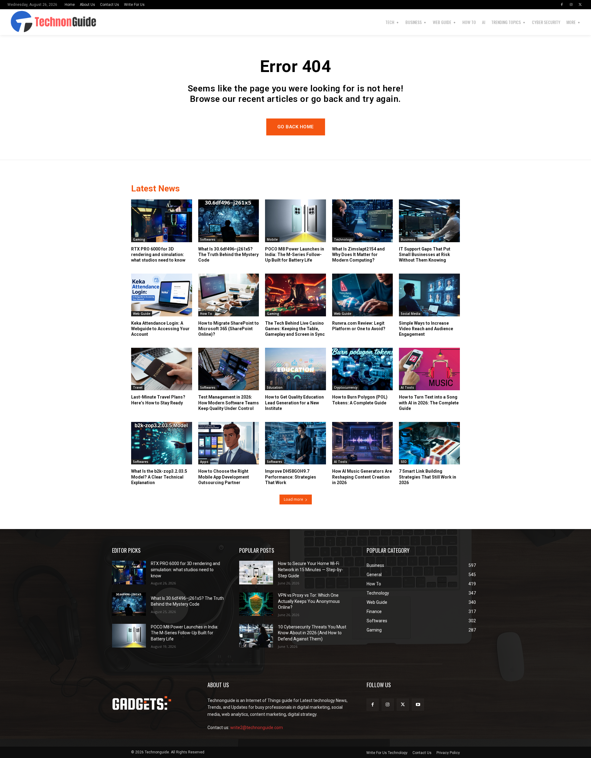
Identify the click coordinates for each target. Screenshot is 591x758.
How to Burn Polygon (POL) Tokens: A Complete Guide (360, 400)
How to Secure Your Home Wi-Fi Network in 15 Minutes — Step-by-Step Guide (310, 569)
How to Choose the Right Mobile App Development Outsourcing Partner (223, 477)
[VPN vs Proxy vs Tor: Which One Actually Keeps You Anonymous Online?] (256, 604)
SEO (404, 461)
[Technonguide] (23, 22)
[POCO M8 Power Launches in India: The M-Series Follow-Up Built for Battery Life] (295, 220)
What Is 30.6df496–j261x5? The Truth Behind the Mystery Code (228, 255)
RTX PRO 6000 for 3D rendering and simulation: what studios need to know (158, 255)
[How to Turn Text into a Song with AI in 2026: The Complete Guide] (429, 369)
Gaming (139, 239)
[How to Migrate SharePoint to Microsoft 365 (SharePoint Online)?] (228, 295)
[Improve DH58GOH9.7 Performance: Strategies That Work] (295, 443)
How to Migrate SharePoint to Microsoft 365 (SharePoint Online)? (228, 329)
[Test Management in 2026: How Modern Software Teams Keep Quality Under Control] (228, 369)
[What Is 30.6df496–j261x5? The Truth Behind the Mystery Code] (228, 220)
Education (275, 387)
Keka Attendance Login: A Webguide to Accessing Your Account (160, 329)
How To (206, 313)
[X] (580, 4)
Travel (138, 387)
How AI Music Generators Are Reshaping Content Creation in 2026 (362, 477)
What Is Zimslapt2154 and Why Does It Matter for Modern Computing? (358, 255)
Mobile (272, 239)
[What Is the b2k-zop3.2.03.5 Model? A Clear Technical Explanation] (161, 443)
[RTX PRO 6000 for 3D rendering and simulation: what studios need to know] (161, 220)
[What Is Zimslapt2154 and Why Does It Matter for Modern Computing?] (362, 220)
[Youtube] (418, 705)
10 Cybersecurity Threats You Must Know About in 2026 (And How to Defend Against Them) (312, 632)
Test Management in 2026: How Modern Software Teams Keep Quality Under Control (228, 403)
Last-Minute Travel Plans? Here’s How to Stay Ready (158, 400)
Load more (293, 499)
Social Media (410, 313)
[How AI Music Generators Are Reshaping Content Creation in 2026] (362, 443)
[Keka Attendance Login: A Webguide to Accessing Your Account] (161, 295)
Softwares (207, 239)
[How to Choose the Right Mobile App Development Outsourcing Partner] (228, 443)
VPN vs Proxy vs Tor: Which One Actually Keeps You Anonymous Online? (309, 601)
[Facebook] (561, 4)
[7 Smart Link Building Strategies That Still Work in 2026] (429, 443)
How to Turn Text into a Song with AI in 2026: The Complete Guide (429, 403)
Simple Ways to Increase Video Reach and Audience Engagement (426, 329)
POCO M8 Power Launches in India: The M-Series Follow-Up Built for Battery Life (294, 255)
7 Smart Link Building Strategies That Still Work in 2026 (427, 477)
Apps (204, 461)
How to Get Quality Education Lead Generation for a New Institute (294, 403)
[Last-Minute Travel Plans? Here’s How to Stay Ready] (161, 369)
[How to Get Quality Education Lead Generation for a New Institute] (295, 369)
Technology (343, 239)
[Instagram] (571, 4)
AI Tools (407, 387)
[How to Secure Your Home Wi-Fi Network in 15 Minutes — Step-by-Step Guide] (256, 572)
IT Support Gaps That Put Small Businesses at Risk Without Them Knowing (424, 255)
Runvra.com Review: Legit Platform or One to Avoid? (358, 326)
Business (408, 239)
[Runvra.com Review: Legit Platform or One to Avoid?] (362, 295)
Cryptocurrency (345, 387)
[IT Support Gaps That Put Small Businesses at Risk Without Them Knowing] (429, 220)
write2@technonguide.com (256, 727)
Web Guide (141, 313)
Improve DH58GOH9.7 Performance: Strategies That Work (290, 477)
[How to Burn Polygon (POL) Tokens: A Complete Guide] (362, 369)
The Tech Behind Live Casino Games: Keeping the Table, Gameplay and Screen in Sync (295, 329)
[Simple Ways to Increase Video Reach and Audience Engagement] (429, 295)
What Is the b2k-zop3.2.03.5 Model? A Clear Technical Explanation (159, 477)
